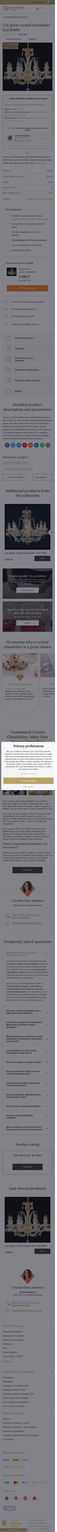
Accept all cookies (28, 781)
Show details (28, 787)
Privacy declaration (28, 773)
